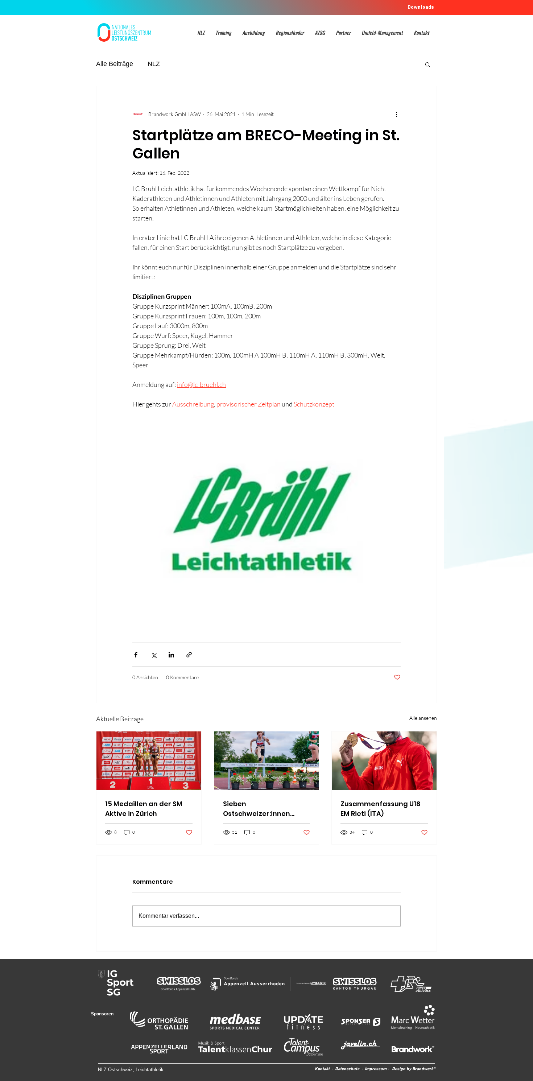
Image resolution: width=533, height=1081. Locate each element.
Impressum (376, 1069)
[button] (201, 32)
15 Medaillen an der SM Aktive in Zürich (143, 808)
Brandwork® (423, 1069)
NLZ (154, 63)
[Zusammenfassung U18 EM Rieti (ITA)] (384, 760)
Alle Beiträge (114, 63)
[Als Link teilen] (189, 654)
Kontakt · (325, 1069)
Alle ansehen (423, 718)
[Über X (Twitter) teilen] (153, 654)
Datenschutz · (350, 1069)
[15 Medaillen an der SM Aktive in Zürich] (148, 760)
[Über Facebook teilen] (135, 654)
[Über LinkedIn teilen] (171, 654)
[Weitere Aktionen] (396, 114)
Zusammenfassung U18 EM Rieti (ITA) (380, 808)
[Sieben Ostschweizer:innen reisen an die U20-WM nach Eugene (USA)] (266, 760)
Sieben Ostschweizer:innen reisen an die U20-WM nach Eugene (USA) (260, 808)
